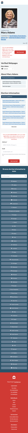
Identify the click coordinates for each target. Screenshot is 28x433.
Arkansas (14, 192)
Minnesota (14, 267)
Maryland (14, 256)
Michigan (14, 263)
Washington (14, 356)
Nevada (14, 285)
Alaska (14, 185)
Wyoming (14, 367)
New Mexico (14, 297)
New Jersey (14, 293)
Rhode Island (14, 326)
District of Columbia (14, 211)
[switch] (25, 43)
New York (14, 300)
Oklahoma (14, 315)
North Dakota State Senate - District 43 (11, 100)
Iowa (14, 237)
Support (14, 410)
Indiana (14, 233)
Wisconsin (14, 364)
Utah (14, 345)
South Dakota (14, 334)
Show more (14, 126)
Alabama (14, 181)
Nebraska (14, 282)
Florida (14, 214)
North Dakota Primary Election (15, 113)
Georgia (14, 218)
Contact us (17, 382)
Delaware (14, 207)
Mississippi (14, 270)
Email (3, 148)
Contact (14, 406)
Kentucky (14, 244)
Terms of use (14, 429)
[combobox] (14, 145)
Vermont (14, 349)
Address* (4, 142)
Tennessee (14, 338)
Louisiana (14, 248)
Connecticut (14, 203)
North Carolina (14, 304)
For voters (14, 388)
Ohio (14, 311)
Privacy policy (14, 427)
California (14, 196)
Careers (14, 404)
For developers (14, 394)
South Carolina (14, 330)
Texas (14, 341)
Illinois (14, 229)
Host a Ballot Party (14, 416)
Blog (14, 402)
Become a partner (14, 421)
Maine (14, 252)
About (14, 400)
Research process (14, 408)
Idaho (14, 226)
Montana (14, 278)
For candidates (14, 392)
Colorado (14, 200)
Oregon (14, 319)
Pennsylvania (14, 323)
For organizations (14, 390)
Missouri (14, 274)
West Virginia (14, 360)
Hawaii (14, 222)
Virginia (14, 353)
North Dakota (14, 308)
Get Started (20, 52)
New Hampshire (14, 289)
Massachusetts (14, 259)
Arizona (14, 188)
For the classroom (14, 418)
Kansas (14, 241)
